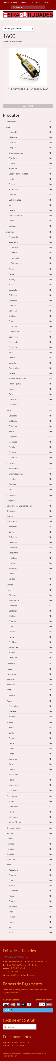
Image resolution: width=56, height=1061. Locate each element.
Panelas (12, 716)
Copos (12, 880)
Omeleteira (14, 368)
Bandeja (12, 279)
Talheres (10, 844)
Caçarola (13, 290)
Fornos (12, 184)
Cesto (11, 748)
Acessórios (11, 121)
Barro (8, 410)
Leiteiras (12, 563)
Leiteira (12, 210)
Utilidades (13, 226)
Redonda (15, 258)
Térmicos (10, 849)
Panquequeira (15, 384)
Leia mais (28, 105)
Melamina (10, 684)
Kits (10, 489)
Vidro (8, 864)
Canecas (13, 542)
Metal (8, 690)
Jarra (11, 352)
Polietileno (13, 774)
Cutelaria (10, 511)
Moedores (13, 647)
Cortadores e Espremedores (19, 506)
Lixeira (12, 221)
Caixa (11, 743)
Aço (8, 127)
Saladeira (13, 906)
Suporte (12, 452)
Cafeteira (13, 137)
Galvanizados (15, 200)
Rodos (12, 389)
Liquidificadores (16, 215)
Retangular (16, 263)
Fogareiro (13, 436)
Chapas (12, 148)
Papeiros (13, 568)
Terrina (12, 917)
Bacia (11, 269)
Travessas (13, 457)
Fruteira (12, 194)
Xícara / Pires (15, 822)
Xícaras (12, 932)
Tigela (11, 812)
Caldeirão (13, 300)
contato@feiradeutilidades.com (20, 975)
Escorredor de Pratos (18, 174)
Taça (11, 911)
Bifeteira (12, 711)
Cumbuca (13, 426)
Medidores (13, 891)
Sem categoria (13, 828)
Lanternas (11, 674)
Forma (14, 253)
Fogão (12, 179)
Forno (11, 637)
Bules (11, 532)
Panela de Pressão (17, 378)
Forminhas (13, 347)
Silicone (9, 833)
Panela (12, 373)
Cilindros (13, 158)
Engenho (13, 168)
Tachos (12, 573)
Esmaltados (11, 521)
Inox (10, 205)
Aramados (13, 132)
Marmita (12, 363)
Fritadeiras (13, 189)
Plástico (9, 722)
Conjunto (10, 500)
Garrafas (13, 759)
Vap (10, 927)
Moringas (13, 442)
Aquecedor (14, 237)
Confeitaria (11, 495)
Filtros (11, 431)
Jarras (9, 669)
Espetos (12, 479)
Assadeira (13, 242)
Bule (11, 285)
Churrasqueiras (16, 153)
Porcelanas (11, 796)
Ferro (8, 590)
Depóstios (13, 337)
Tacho (11, 394)
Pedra (9, 701)
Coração (15, 247)
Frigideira (13, 558)
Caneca (12, 305)
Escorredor (14, 342)
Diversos (10, 516)
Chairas (12, 142)
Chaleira (12, 316)
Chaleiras (13, 547)
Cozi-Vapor (14, 326)
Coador (12, 163)
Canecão (13, 311)
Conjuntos (13, 553)
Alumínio (10, 232)
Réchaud (13, 658)
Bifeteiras (13, 595)
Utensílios (13, 399)
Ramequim (14, 806)
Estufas (9, 585)
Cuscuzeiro (14, 331)
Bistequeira (14, 600)
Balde (11, 274)
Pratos (12, 901)
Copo (11, 321)
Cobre (11, 626)
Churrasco (11, 463)
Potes (11, 780)
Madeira (10, 679)
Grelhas (12, 484)
